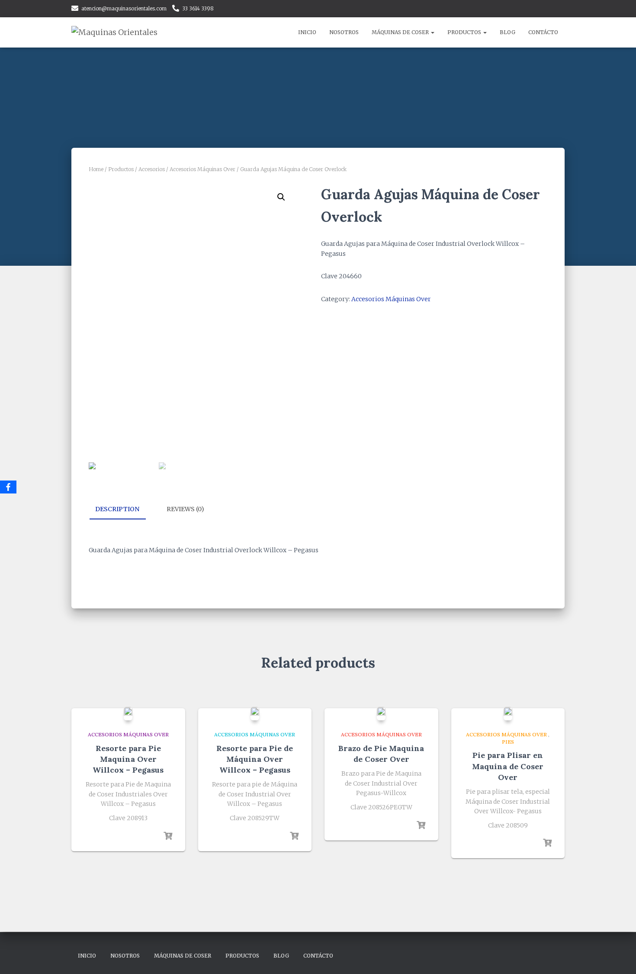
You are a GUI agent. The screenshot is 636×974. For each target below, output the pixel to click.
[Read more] (168, 836)
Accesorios (151, 169)
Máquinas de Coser (401, 32)
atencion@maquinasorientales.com (124, 8)
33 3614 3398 (198, 8)
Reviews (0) (185, 509)
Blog (507, 32)
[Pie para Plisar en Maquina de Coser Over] (508, 713)
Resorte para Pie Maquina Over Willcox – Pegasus (128, 759)
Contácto (543, 32)
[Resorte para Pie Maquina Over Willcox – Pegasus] (128, 713)
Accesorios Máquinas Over (202, 169)
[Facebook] (8, 487)
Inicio (307, 32)
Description (117, 509)
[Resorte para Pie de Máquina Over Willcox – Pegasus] (255, 713)
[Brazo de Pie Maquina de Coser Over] (381, 713)
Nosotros (344, 32)
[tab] (124, 509)
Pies (508, 741)
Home (96, 169)
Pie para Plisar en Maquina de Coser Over (507, 766)
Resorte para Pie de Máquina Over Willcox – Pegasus (254, 759)
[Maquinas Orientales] (114, 32)
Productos (464, 32)
